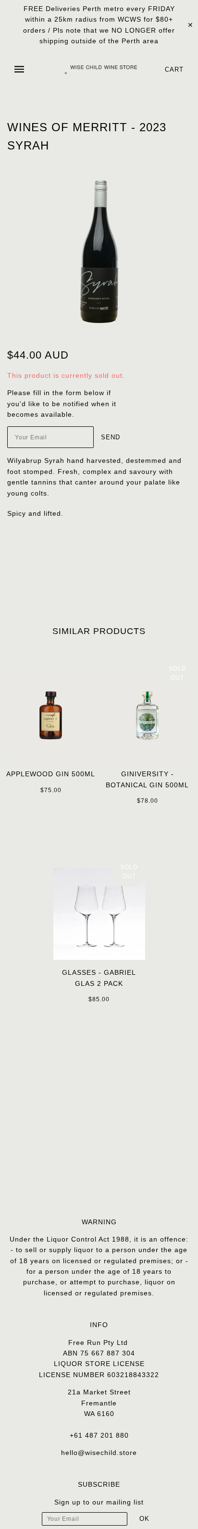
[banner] (101, 69)
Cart (174, 69)
